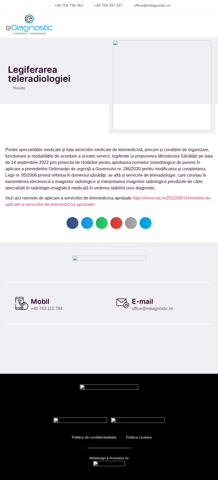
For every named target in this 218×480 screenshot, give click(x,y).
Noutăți (19, 88)
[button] (204, 24)
